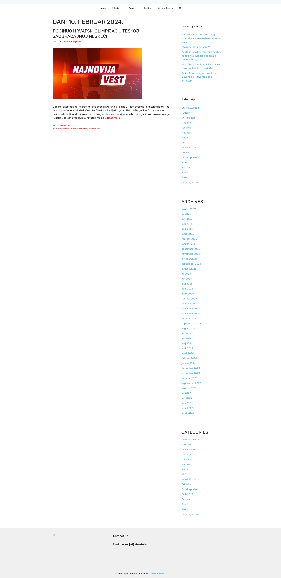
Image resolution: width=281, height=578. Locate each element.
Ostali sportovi (63, 125)
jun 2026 (186, 219)
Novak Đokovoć (190, 147)
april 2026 (187, 228)
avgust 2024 (188, 328)
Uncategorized (190, 182)
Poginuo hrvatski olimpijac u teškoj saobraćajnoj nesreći (96, 33)
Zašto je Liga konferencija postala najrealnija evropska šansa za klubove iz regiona (201, 55)
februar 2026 (189, 238)
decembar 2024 (190, 308)
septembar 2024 (191, 323)
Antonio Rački (63, 128)
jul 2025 (186, 273)
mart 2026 (187, 233)
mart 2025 (187, 293)
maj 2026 (186, 223)
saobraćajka (94, 128)
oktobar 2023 (189, 378)
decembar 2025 (190, 248)
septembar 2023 (191, 383)
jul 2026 (186, 214)
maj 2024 (186, 343)
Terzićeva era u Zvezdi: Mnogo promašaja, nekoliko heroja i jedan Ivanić (201, 38)
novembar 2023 (190, 373)
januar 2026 (188, 243)
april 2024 (187, 348)
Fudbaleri (186, 112)
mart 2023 (187, 413)
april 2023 (187, 408)
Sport (184, 172)
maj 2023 (186, 403)
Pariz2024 (187, 162)
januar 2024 (188, 363)
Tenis (131, 8)
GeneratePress (158, 573)
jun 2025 (186, 278)
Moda (184, 137)
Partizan (148, 8)
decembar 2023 (190, 368)
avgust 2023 (188, 388)
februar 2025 (189, 298)
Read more (113, 117)
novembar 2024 (190, 313)
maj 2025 (186, 283)
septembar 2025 (191, 263)
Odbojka (186, 152)
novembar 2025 (190, 253)
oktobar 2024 (189, 318)
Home (103, 8)
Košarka (115, 8)
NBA (183, 142)
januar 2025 (188, 303)
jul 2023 (186, 393)
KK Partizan (188, 117)
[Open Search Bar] (180, 8)
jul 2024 (186, 333)
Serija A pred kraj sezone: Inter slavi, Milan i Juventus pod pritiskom (199, 77)
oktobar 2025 (189, 258)
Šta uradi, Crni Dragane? (195, 47)
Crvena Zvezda (165, 8)
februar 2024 (189, 358)
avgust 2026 (188, 209)
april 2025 (187, 288)
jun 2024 (186, 338)
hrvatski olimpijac (79, 128)
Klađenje (186, 122)
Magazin (186, 132)
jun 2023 (186, 398)
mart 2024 (187, 353)
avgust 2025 (188, 268)
